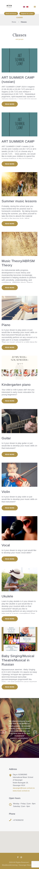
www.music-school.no (21, 791)
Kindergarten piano (16, 384)
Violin (6, 492)
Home (14, 22)
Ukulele (7, 596)
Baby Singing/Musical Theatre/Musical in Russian (18, 660)
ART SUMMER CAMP (18, 141)
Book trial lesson (11, 13)
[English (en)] (24, 7)
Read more (9, 104)
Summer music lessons (19, 201)
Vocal (6, 545)
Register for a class (27, 13)
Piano (6, 325)
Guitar (6, 438)
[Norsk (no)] (27, 7)
